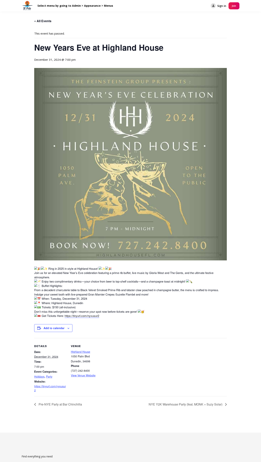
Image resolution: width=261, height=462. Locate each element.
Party (49, 376)
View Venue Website (83, 375)
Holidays (39, 376)
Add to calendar (54, 328)
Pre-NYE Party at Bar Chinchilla (60, 404)
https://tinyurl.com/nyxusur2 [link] (82, 316)
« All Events (42, 21)
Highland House (80, 352)
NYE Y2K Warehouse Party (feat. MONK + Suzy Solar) (186, 404)
